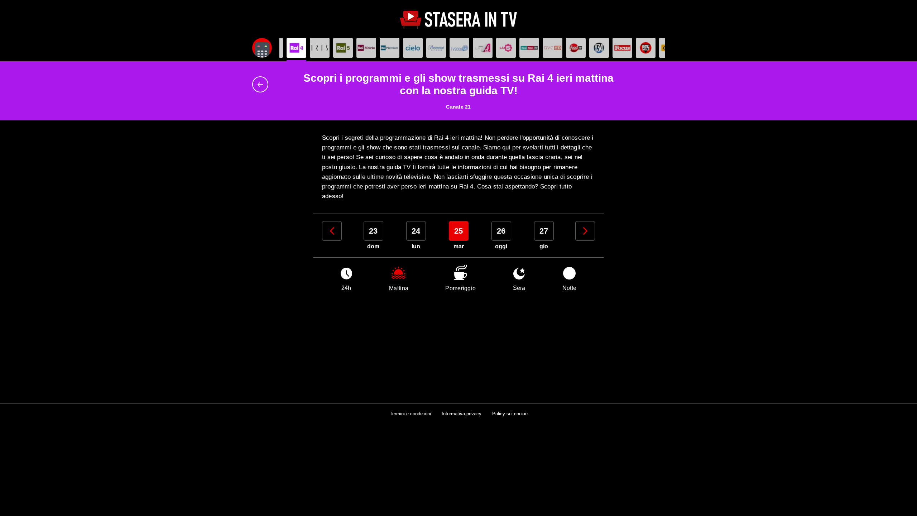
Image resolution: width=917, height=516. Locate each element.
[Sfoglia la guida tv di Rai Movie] (366, 48)
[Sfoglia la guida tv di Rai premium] (389, 48)
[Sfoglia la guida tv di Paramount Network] (436, 48)
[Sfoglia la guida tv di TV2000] (459, 48)
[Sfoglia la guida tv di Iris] (320, 48)
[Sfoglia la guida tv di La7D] (483, 48)
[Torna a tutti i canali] (262, 84)
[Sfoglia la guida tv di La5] (506, 48)
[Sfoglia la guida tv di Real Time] (529, 48)
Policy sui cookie (510, 413)
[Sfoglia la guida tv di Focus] (622, 48)
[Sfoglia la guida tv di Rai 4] (296, 48)
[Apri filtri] (262, 48)
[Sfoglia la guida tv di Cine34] (599, 48)
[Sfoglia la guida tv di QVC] (552, 48)
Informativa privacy (461, 413)
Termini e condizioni (410, 413)
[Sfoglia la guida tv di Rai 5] (343, 48)
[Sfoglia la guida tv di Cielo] (413, 48)
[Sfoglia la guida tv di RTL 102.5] (646, 48)
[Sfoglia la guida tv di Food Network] (576, 48)
